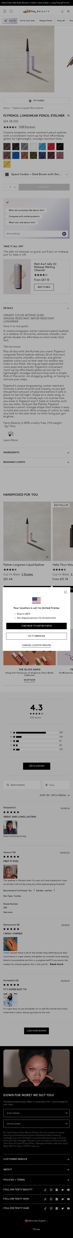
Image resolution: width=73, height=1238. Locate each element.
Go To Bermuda (36, 636)
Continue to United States (36, 626)
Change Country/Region (36, 645)
